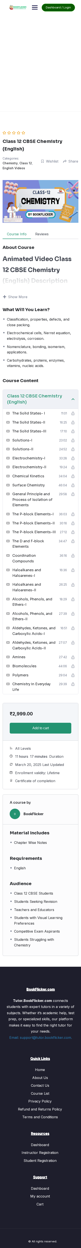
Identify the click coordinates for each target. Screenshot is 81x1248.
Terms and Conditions (40, 1117)
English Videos (14, 168)
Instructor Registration (40, 1152)
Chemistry (10, 163)
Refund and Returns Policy (40, 1109)
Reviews (42, 234)
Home (40, 1070)
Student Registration (40, 1160)
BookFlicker (34, 814)
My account (40, 1196)
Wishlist (52, 161)
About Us (40, 1078)
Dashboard (40, 1145)
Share (73, 161)
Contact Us (40, 1085)
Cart (40, 1204)
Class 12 (25, 163)
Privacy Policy (40, 1101)
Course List (40, 1093)
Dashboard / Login (58, 7)
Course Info (17, 234)
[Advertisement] (40, 68)
